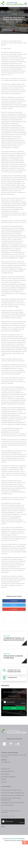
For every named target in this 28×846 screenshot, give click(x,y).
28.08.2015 (14, 14)
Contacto (4, 782)
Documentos (5, 774)
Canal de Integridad (7, 805)
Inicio (2, 27)
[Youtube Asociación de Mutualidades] (15, 843)
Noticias (9, 27)
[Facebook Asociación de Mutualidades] (12, 843)
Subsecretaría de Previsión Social (11, 790)
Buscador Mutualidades (8, 776)
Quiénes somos (5, 769)
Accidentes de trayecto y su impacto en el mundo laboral (14, 639)
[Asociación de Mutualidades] (12, 3)
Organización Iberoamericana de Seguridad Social (11, 799)
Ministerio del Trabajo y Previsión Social (12, 792)
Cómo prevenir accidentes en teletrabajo (13, 657)
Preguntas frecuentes (7, 771)
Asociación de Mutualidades (16, 838)
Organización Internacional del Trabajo (12, 802)
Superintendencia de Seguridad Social (12, 795)
